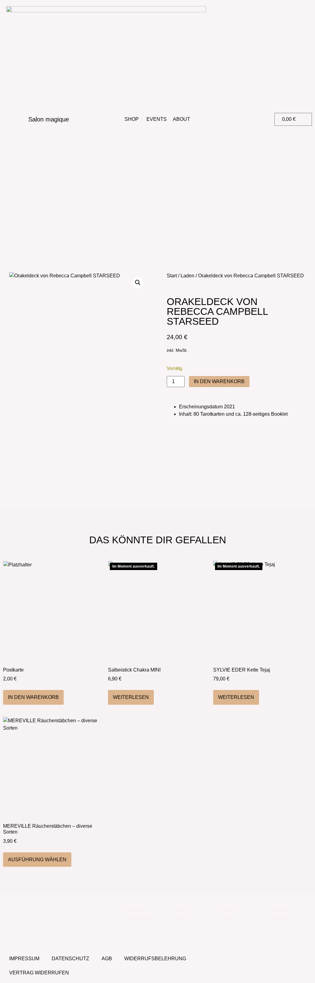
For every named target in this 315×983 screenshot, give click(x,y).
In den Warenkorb (219, 381)
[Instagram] (285, 959)
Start (172, 275)
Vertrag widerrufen (39, 972)
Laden (187, 275)
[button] (231, 119)
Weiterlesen (131, 697)
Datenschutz (70, 958)
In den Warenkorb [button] (33, 697)
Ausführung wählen (37, 859)
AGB (107, 958)
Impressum (24, 958)
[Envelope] (302, 959)
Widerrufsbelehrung (155, 958)
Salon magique (48, 119)
